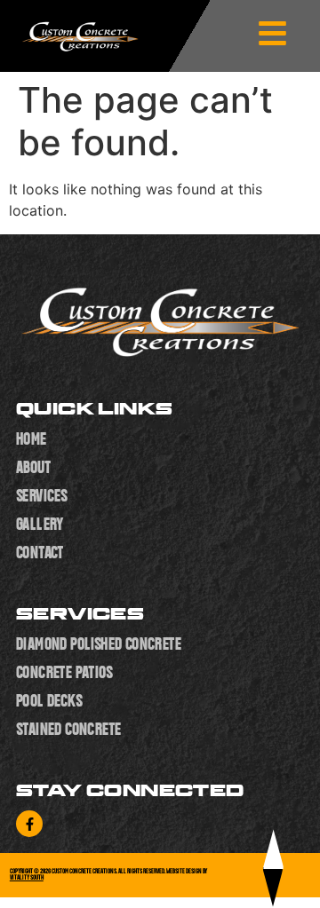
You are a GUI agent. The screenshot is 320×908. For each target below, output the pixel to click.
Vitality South (27, 877)
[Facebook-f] (29, 823)
